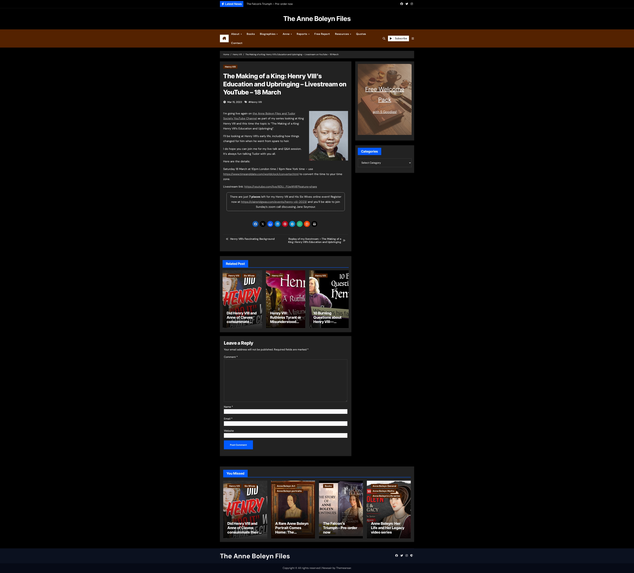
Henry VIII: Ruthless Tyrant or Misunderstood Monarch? (285, 319)
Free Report (322, 34)
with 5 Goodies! (385, 112)
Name (228, 407)
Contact (237, 43)
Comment (231, 357)
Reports (302, 34)
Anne (286, 34)
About (235, 34)
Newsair (327, 568)
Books (251, 34)
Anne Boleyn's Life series (386, 495)
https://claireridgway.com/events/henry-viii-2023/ (274, 202)
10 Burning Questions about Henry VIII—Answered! (327, 319)
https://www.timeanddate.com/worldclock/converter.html (261, 174)
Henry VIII (230, 66)
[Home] (224, 38)
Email (228, 418)
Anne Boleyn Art (286, 485)
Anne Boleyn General (384, 485)
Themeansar (343, 568)
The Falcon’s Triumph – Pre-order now (340, 527)
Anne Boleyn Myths (383, 490)
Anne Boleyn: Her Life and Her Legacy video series (387, 527)
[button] (412, 38)
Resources (342, 34)
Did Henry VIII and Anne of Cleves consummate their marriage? (242, 319)
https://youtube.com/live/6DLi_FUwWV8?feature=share (280, 186)
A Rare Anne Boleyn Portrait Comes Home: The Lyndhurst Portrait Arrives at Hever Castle (291, 534)
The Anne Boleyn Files (317, 19)
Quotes (361, 34)
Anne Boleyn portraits (289, 490)
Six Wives (249, 275)
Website (229, 430)
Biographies (268, 34)
